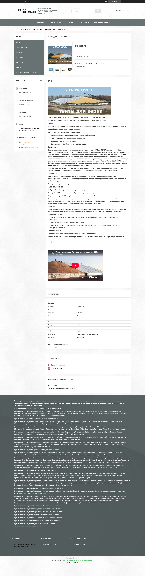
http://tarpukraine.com (64, 242)
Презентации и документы (26, 72)
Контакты (85, 22)
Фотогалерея (21, 62)
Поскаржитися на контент (70, 560)
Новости (19, 53)
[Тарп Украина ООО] (26, 12)
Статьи (18, 67)
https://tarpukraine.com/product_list (27, 526)
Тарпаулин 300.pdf (57, 368)
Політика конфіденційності (86, 560)
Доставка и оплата (102, 22)
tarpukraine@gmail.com (31, 147)
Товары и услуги (56, 22)
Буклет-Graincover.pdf (58, 365)
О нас (71, 22)
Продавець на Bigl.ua (72, 558)
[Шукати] (98, 11)
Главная (40, 22)
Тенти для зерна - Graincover (42, 29)
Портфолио (20, 58)
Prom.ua (82, 557)
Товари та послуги (25, 29)
